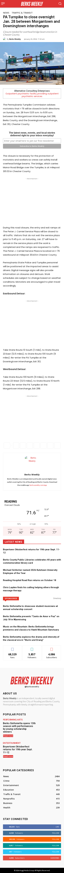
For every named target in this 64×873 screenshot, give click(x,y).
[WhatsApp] (30, 445)
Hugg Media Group (26, 870)
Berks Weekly (15, 39)
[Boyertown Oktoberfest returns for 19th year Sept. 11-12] (49, 751)
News (6, 12)
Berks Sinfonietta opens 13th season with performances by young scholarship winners (19, 727)
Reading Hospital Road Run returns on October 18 (29, 580)
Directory (57, 598)
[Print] (50, 445)
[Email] (43, 445)
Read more (8, 736)
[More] (57, 445)
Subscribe (51, 648)
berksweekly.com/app (38, 485)
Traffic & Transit (22, 12)
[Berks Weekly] (5, 39)
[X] (23, 445)
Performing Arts (13, 720)
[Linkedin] (37, 445)
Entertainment (12, 743)
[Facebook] (16, 445)
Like (12, 648)
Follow (32, 648)
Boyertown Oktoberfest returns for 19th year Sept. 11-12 (17, 749)
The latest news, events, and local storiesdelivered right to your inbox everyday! (32, 134)
